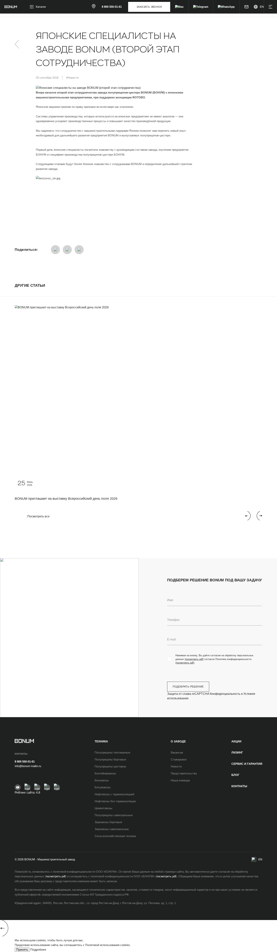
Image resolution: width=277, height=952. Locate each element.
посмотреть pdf (55, 876)
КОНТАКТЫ (239, 786)
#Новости (72, 77)
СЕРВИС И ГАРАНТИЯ (246, 763)
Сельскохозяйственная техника (115, 836)
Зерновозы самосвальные (112, 829)
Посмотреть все (38, 516)
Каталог (41, 6)
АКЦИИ (236, 741)
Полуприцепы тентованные (112, 752)
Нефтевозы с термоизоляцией (114, 794)
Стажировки (178, 759)
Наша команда (180, 780)
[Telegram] (200, 7)
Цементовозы (103, 808)
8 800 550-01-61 (25, 761)
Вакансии (177, 752)
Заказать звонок (149, 6)
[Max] (179, 7)
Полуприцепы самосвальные (114, 815)
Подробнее (38, 949)
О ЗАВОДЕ (178, 741)
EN (260, 859)
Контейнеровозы (105, 773)
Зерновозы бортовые (108, 822)
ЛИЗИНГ (237, 752)
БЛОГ (235, 774)
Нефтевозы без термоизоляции (115, 801)
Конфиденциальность (225, 693)
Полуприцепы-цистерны (110, 766)
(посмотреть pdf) (194, 659)
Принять (22, 949)
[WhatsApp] (226, 7)
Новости (176, 766)
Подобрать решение (188, 686)
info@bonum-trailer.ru (28, 766)
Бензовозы (102, 780)
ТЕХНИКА (101, 741)
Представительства (184, 773)
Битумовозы (103, 787)
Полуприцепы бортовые (110, 759)
